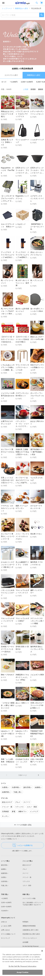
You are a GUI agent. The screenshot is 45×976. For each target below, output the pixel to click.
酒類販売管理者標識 (29, 926)
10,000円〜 (5, 911)
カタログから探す (11, 75)
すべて (3, 82)
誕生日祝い (4, 865)
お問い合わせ (5, 930)
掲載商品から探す (21, 8)
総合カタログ (27, 865)
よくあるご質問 (6, 926)
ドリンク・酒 (27, 877)
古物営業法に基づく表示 (30, 930)
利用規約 (25, 922)
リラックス (26, 881)
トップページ (7, 8)
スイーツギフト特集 (29, 898)
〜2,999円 (14, 82)
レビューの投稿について (9, 839)
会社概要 (25, 942)
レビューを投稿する (25, 845)
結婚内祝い (4, 873)
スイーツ (25, 873)
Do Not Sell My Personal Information (22, 966)
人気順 (25, 89)
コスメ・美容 (27, 885)
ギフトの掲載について (8, 934)
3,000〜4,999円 (27, 82)
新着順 (33, 89)
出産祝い (4, 877)
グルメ (25, 869)
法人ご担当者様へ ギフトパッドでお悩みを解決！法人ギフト (33, 903)
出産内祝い (4, 881)
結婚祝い (4, 869)
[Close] (42, 951)
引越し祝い (4, 885)
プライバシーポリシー (30, 938)
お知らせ (4, 922)
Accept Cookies (22, 972)
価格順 (40, 89)
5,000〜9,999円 (6, 906)
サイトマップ (5, 938)
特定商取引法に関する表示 (31, 934)
